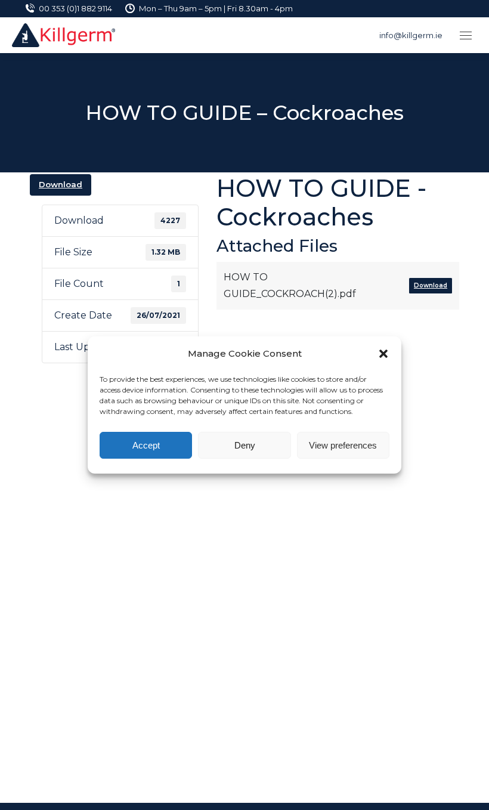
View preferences (343, 445)
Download (60, 184)
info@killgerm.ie (410, 35)
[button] (383, 354)
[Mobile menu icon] (465, 35)
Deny (244, 445)
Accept (146, 445)
